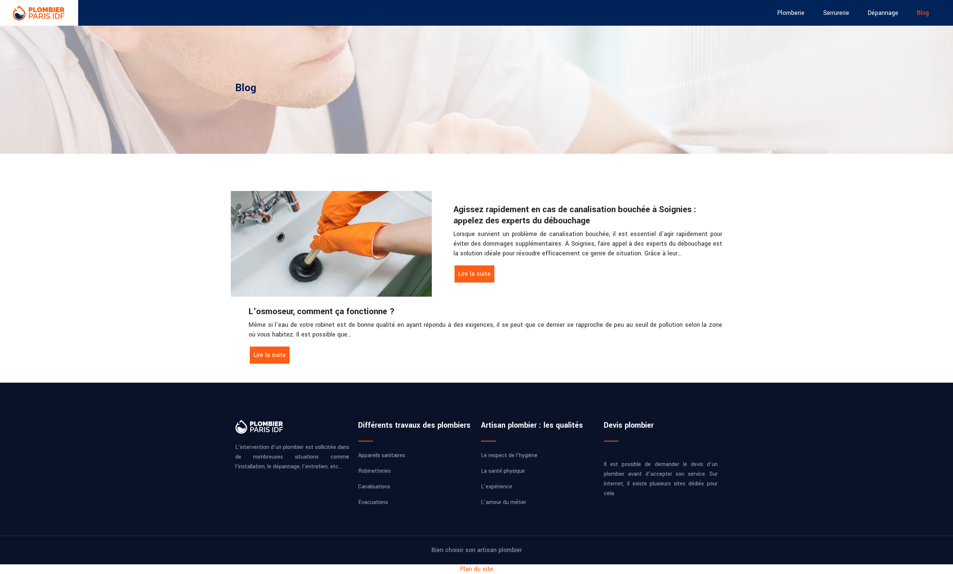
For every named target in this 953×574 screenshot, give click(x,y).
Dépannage (883, 13)
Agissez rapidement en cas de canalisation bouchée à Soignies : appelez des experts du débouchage (574, 215)
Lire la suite (474, 274)
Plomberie (790, 13)
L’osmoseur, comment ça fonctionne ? (322, 312)
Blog (923, 13)
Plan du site (476, 569)
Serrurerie (836, 13)
